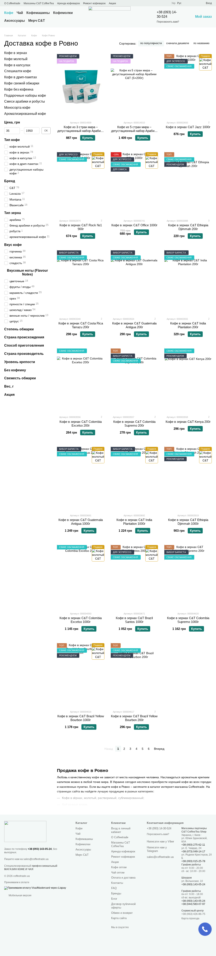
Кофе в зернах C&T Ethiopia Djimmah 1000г (188, 521)
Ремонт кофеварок (94, 3)
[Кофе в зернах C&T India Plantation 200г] (188, 282)
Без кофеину (15, 370)
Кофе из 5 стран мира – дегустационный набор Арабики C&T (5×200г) (134, 130)
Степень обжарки (19, 329)
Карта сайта (119, 918)
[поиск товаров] (139, 17)
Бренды (116, 893)
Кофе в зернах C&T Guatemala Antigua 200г (134, 325)
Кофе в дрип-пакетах (20, 77)
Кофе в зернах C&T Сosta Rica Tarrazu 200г (80, 325)
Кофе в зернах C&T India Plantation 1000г (134, 521)
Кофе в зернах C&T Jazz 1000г (188, 127)
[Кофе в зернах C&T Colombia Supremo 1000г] (188, 576)
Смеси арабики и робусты (24, 101)
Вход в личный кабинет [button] (120, 830)
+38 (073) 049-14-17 (193, 851)
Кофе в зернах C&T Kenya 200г (188, 421)
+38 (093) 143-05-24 (40, 849)
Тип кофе (12, 139)
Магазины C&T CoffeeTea (39, 3)
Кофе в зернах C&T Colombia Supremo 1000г (188, 620)
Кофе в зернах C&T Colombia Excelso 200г (80, 423)
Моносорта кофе (17, 107)
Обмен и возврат (122, 912)
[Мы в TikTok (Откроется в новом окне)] (159, 3)
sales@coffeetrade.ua (36, 859)
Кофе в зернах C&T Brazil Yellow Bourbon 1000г (80, 718)
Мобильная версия (19, 895)
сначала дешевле (177, 43)
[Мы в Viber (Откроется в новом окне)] (154, 3)
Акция (9, 394)
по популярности (151, 43)
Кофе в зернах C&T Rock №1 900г (80, 227)
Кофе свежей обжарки (21, 83)
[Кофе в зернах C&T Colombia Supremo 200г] (134, 380)
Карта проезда (190, 918)
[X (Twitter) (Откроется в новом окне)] (139, 3)
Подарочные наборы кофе (25, 95)
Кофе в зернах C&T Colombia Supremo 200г (134, 423)
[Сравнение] (187, 3)
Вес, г (9, 386)
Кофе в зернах (15, 53)
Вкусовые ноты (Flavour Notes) (27, 272)
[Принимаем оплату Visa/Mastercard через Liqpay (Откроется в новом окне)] (35, 887)
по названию (201, 43)
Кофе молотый (15, 59)
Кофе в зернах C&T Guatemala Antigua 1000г (80, 521)
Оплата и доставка (123, 877)
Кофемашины (38, 13)
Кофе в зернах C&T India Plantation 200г (188, 325)
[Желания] (195, 3)
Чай (20, 13)
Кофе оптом (119, 867)
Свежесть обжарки (20, 378)
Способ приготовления (24, 345)
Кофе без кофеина (18, 89)
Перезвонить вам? (168, 21)
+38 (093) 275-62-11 (193, 844)
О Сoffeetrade (12, 3)
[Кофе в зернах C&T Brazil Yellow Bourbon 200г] (134, 674)
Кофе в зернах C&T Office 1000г (134, 225)
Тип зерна (12, 213)
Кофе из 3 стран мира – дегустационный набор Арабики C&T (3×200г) (80, 130)
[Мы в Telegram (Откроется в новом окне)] (149, 3)
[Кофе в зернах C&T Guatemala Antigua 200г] (134, 282)
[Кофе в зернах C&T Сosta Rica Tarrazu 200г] (80, 282)
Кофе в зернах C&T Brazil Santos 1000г (134, 620)
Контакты (117, 882)
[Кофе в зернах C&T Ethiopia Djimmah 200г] (188, 184)
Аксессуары (14, 20)
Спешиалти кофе (17, 71)
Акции (112, 3)
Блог (114, 898)
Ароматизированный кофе (25, 113)
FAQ (114, 888)
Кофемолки (63, 13)
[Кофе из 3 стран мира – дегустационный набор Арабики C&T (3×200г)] (80, 85)
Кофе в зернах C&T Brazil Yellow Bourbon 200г (134, 718)
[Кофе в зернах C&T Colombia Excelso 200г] (80, 380)
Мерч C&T (36, 20)
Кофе (8, 13)
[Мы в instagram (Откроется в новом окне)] (144, 3)
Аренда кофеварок (68, 3)
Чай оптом (117, 872)
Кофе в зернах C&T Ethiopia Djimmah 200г (188, 227)
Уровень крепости (19, 362)
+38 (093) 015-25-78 (193, 861)
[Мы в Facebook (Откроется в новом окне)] (134, 3)
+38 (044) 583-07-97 (193, 904)
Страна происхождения (24, 337)
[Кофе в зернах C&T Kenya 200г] (188, 380)
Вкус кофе (13, 244)
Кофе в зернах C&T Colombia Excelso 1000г (80, 620)
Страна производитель (24, 353)
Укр (173, 3)
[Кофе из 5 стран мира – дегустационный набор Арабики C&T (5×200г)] (134, 85)
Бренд (9, 181)
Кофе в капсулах (17, 65)
